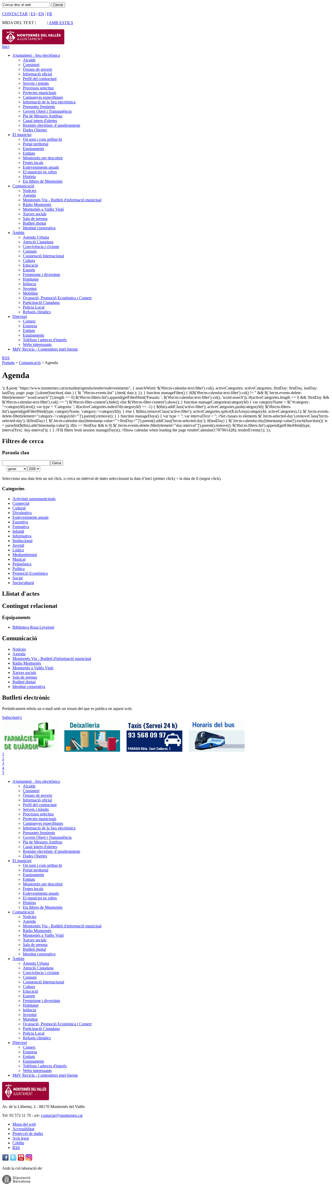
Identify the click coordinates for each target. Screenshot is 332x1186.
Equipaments (33, 148)
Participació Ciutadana (41, 302)
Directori (19, 316)
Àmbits (18, 232)
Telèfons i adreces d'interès (45, 340)
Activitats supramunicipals (34, 498)
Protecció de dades (27, 1133)
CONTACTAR (15, 14)
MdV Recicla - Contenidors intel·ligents (45, 349)
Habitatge (31, 279)
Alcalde (29, 60)
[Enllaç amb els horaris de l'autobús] (217, 750)
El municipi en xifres (40, 172)
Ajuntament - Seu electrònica (36, 55)
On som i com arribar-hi (42, 139)
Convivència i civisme (41, 246)
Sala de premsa (35, 218)
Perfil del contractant (40, 78)
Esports (29, 270)
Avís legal (20, 1138)
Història (29, 176)
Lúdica (18, 550)
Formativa (20, 526)
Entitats (29, 153)
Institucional (22, 540)
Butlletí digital (34, 223)
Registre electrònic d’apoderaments (51, 125)
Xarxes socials (34, 214)
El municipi (21, 134)
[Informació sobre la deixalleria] (92, 750)
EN (41, 14)
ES (33, 14)
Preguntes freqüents (39, 106)
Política (18, 568)
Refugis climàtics (37, 312)
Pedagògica (21, 564)
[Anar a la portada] (25, 1099)
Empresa (30, 326)
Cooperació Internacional (43, 256)
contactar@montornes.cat (61, 1115)
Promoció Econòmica (30, 573)
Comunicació (23, 186)
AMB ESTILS (61, 22)
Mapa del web (24, 1124)
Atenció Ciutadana (38, 242)
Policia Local (33, 307)
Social (17, 578)
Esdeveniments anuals (41, 167)
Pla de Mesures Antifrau (42, 116)
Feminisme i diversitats (41, 274)
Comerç (29, 321)
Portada (8, 362)
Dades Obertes (35, 130)
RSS (6, 358)
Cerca (56, 463)
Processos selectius (38, 88)
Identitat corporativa (39, 228)
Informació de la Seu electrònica (49, 102)
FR (49, 14)
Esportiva (20, 522)
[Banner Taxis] (154, 750)
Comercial (20, 503)
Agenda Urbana (36, 237)
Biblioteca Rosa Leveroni (33, 627)
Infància (29, 284)
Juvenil (18, 545)
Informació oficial (37, 74)
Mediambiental (24, 554)
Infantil (18, 531)
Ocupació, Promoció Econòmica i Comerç (57, 298)
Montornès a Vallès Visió (43, 209)
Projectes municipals (39, 92)
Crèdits (18, 1143)
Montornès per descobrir (43, 158)
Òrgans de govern (37, 69)
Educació (30, 265)
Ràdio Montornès (37, 204)
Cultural (19, 508)
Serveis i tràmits (36, 83)
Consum (30, 251)
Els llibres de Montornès (43, 181)
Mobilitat (30, 293)
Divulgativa (22, 512)
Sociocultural (23, 582)
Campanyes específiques (43, 97)
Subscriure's (12, 717)
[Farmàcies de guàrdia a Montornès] (30, 750)
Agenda (29, 195)
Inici (5, 46)
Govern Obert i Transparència (47, 111)
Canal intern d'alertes (40, 120)
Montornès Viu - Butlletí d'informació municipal (62, 200)
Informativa (21, 536)
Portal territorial (35, 144)
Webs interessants (37, 344)
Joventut (30, 288)
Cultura (29, 260)
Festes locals (33, 162)
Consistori (31, 64)
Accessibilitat (23, 1129)
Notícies (29, 190)
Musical (18, 559)
